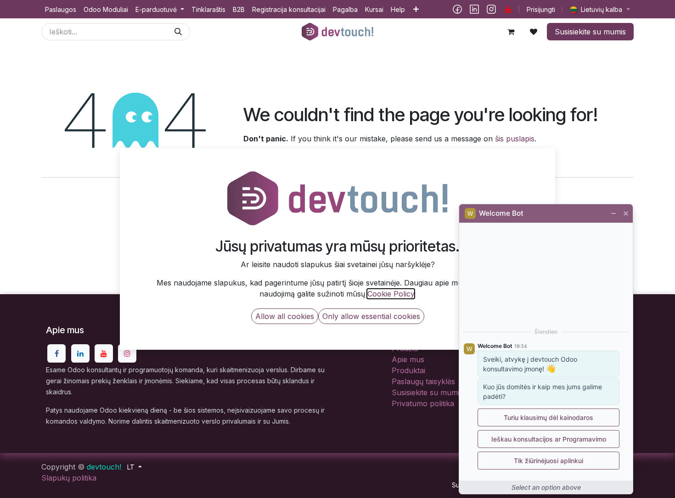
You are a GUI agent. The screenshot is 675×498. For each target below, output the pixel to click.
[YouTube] (508, 9)
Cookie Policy (390, 293)
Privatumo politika (423, 403)
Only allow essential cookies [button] (371, 316)
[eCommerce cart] (510, 31)
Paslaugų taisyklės (423, 381)
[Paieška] (178, 31)
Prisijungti (541, 9)
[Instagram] (491, 9)
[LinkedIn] (474, 9)
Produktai (408, 370)
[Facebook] (457, 9)
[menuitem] (60, 9)
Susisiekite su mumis (590, 31)
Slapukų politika (68, 477)
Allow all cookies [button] (284, 316)
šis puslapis (514, 138)
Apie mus (408, 359)
